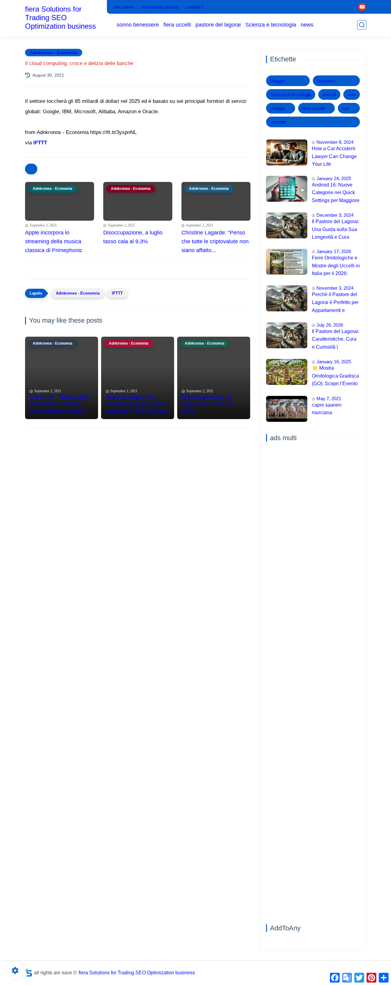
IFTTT (40, 143)
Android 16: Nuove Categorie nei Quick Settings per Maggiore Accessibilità (336, 193)
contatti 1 (195, 7)
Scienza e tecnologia (270, 25)
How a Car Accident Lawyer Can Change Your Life (334, 156)
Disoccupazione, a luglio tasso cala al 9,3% (133, 237)
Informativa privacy (160, 7)
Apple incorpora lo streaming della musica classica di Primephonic (53, 241)
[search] (361, 25)
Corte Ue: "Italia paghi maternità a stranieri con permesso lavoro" (59, 403)
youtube (278, 122)
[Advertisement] (137, 480)
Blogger (277, 80)
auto (351, 94)
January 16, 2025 (333, 361)
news (307, 25)
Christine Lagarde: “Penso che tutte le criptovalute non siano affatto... (215, 241)
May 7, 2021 (328, 398)
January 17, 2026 (333, 251)
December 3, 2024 (334, 215)
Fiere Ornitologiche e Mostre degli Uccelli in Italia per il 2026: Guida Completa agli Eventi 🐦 (336, 266)
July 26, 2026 (329, 325)
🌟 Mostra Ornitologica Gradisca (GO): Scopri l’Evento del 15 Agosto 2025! (335, 376)
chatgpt (277, 108)
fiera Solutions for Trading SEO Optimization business (60, 17)
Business (326, 80)
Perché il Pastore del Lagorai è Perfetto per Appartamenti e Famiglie (335, 303)
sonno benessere (138, 25)
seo (345, 108)
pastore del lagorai (218, 25)
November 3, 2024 (334, 288)
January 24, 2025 (333, 178)
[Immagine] (286, 152)
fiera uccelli (177, 25)
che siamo (124, 7)
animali (329, 94)
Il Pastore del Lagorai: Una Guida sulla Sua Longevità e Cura (335, 229)
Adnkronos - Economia (54, 52)
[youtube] (362, 7)
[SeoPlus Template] (28, 973)
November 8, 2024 (334, 142)
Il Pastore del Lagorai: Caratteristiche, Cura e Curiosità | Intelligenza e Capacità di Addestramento (335, 340)
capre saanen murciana (327, 408)
